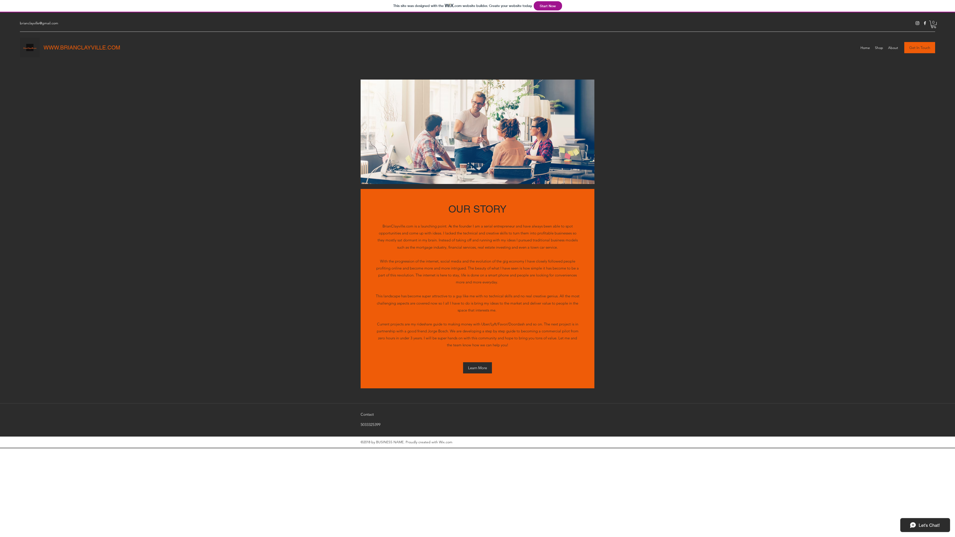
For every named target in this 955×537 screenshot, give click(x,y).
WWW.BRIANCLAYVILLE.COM (82, 48)
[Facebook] (924, 23)
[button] (933, 24)
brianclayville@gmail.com (39, 23)
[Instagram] (917, 23)
